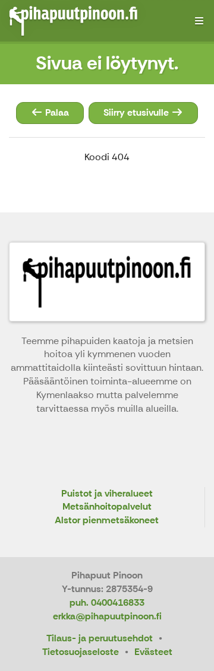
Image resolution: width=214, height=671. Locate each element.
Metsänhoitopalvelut (107, 507)
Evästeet (153, 651)
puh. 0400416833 (107, 602)
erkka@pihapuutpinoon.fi (107, 616)
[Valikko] (199, 21)
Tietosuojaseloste (80, 651)
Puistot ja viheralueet (107, 494)
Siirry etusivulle (137, 112)
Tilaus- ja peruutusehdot (99, 638)
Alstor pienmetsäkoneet (107, 520)
